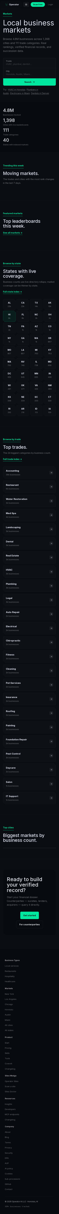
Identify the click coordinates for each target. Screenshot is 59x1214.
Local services (12, 966)
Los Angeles (10, 999)
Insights (8, 1104)
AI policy (9, 1168)
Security (9, 1153)
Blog (7, 1137)
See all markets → (12, 232)
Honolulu (9, 1009)
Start (7, 1043)
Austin (8, 1014)
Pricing (8, 1048)
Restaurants (10, 971)
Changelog (10, 1069)
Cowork (8, 1063)
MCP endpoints (12, 1114)
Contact (8, 1189)
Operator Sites (11, 1081)
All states (9, 1030)
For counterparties (29, 924)
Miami (7, 1020)
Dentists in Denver (40, 93)
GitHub (8, 1184)
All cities (9, 1025)
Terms (8, 1142)
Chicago (9, 1004)
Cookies (9, 1173)
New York (9, 994)
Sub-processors (12, 1179)
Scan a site (10, 1086)
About (7, 1132)
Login (50, 4)
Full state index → (12, 291)
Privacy (8, 1147)
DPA (7, 1158)
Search (27, 82)
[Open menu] (26, 4)
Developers (10, 1109)
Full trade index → (12, 459)
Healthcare (10, 981)
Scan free (38, 4)
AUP (7, 1163)
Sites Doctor (10, 1091)
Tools (7, 1058)
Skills (7, 1053)
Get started (29, 915)
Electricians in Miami (20, 93)
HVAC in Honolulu (16, 89)
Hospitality (10, 976)
